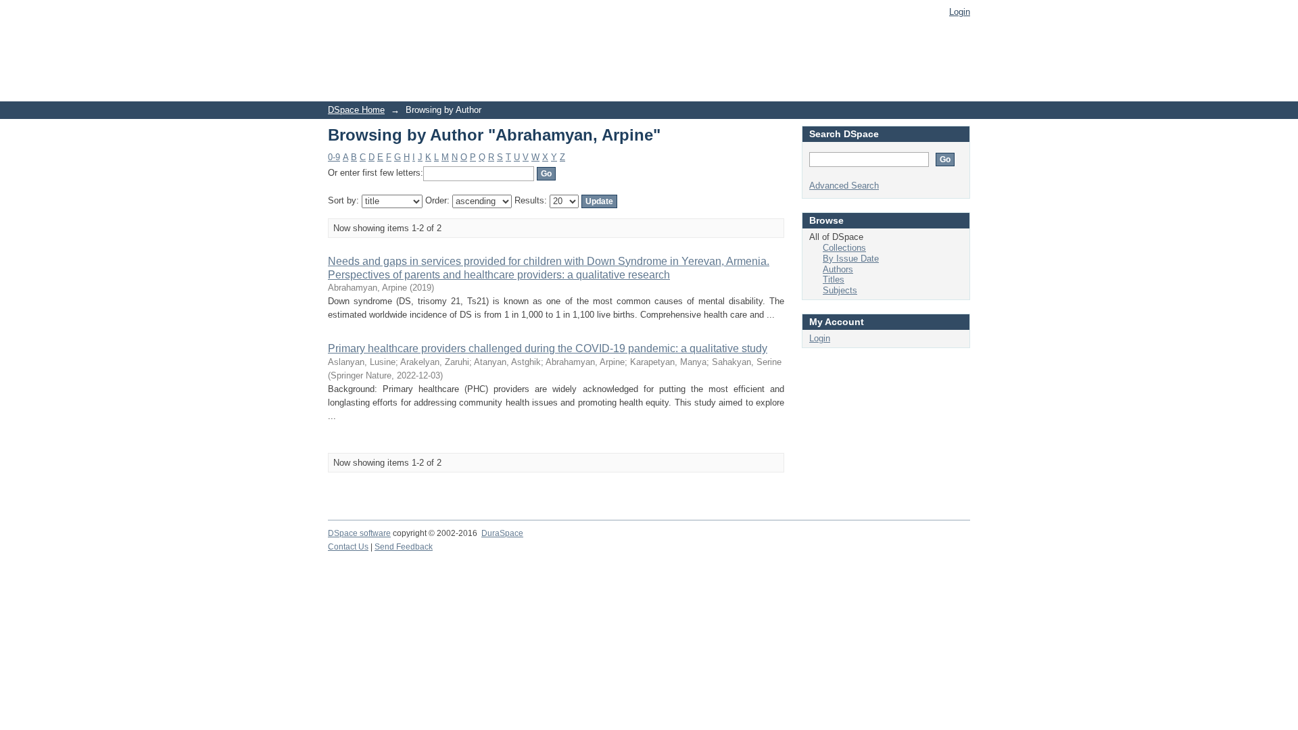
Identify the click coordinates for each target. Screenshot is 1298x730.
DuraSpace (502, 533)
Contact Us (348, 547)
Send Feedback (404, 547)
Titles (833, 279)
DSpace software (359, 533)
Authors (838, 269)
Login (959, 12)
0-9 (334, 157)
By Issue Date (851, 258)
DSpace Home (356, 110)
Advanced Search (844, 185)
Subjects (840, 290)
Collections (844, 248)
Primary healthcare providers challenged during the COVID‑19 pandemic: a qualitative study (547, 348)
